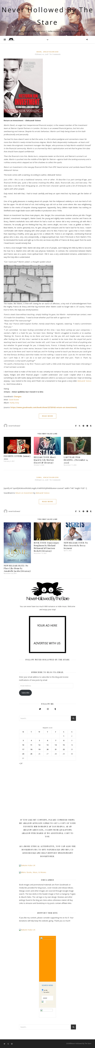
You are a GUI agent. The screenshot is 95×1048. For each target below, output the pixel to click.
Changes (17, 396)
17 (23, 749)
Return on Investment (24, 493)
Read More (47, 416)
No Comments (54, 54)
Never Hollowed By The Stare (48, 16)
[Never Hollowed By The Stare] (11, 39)
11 (31, 745)
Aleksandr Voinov (84, 381)
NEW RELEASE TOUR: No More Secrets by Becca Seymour (76, 545)
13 (47, 745)
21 (56, 749)
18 (31, 749)
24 (23, 754)
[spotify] (12, 1044)
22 (64, 749)
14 (56, 745)
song (39, 477)
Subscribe (25, 692)
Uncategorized (51, 52)
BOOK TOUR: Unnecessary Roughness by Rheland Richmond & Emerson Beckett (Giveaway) (46, 546)
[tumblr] (8, 1044)
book (39, 52)
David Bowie (14, 399)
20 (47, 749)
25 (31, 754)
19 (39, 749)
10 (23, 745)
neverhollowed (14, 426)
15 (64, 745)
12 (39, 745)
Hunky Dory (14, 402)
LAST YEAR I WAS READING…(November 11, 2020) (76, 460)
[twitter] (5, 1044)
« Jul (20, 763)
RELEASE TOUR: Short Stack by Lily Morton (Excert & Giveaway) (45, 460)
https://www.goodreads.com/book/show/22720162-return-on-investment (43, 407)
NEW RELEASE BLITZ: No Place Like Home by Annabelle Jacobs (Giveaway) (17, 568)
